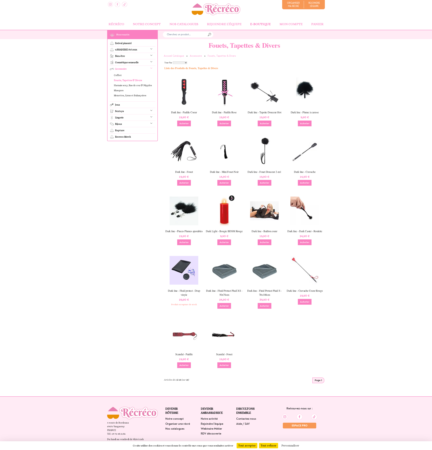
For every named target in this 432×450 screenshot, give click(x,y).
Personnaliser (290, 445)
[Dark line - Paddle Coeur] (184, 91)
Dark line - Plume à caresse (305, 112)
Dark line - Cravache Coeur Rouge (305, 290)
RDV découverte (211, 433)
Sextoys (119, 111)
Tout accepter (247, 445)
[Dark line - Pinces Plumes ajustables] (184, 210)
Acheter (184, 123)
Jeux (117, 104)
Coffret (118, 75)
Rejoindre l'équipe (224, 24)
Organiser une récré (177, 423)
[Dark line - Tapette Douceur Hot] (264, 91)
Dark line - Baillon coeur (264, 231)
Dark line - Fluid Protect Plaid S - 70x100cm (264, 292)
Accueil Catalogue (174, 55)
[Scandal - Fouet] (224, 333)
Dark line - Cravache (305, 171)
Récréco (116, 24)
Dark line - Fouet (184, 171)
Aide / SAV (243, 423)
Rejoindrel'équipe (314, 4)
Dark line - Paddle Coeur (184, 112)
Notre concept (147, 24)
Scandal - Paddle (184, 354)
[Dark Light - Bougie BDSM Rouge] (224, 210)
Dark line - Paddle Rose (224, 112)
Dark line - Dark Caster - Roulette (304, 231)
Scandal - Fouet (224, 354)
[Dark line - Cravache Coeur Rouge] (304, 270)
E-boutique (260, 24)
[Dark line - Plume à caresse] (304, 91)
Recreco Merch (123, 136)
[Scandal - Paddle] (184, 333)
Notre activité (209, 418)
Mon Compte (291, 24)
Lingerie (119, 117)
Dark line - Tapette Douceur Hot (264, 112)
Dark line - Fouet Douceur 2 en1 (264, 171)
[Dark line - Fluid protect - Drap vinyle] (184, 270)
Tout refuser (268, 445)
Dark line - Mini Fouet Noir (224, 171)
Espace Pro (299, 425)
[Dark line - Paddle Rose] (224, 91)
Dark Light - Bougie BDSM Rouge (224, 231)
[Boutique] (216, 9)
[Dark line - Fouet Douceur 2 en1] (264, 151)
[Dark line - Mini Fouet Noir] (224, 151)
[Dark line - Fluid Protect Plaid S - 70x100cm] (264, 270)
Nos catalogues (183, 24)
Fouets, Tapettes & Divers (128, 80)
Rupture (119, 130)
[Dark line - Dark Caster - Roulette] (304, 210)
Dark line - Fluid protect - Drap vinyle (184, 292)
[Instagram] (110, 4)
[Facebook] (117, 4)
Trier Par (168, 63)
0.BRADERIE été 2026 (126, 49)
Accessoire (121, 68)
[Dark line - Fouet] (184, 151)
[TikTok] (124, 4)
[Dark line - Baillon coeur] (264, 210)
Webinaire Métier (211, 428)
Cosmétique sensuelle (127, 62)
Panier (317, 24)
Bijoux (118, 124)
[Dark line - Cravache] (304, 151)
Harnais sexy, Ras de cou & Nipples (133, 85)
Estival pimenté (123, 43)
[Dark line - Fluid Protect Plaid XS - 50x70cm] (224, 270)
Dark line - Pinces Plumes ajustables (183, 231)
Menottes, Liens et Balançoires (130, 95)
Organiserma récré (293, 4)
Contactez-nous (246, 418)
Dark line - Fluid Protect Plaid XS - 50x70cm (224, 292)
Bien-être (120, 56)
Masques (119, 90)
